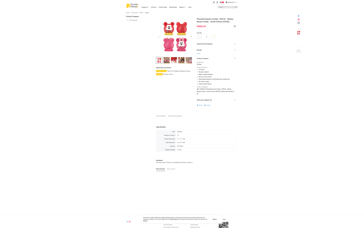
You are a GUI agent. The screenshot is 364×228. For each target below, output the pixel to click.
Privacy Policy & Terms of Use (171, 227)
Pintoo (199, 53)
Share (200, 105)
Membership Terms (195, 227)
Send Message (194, 224)
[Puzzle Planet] (132, 5)
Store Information (168, 224)
